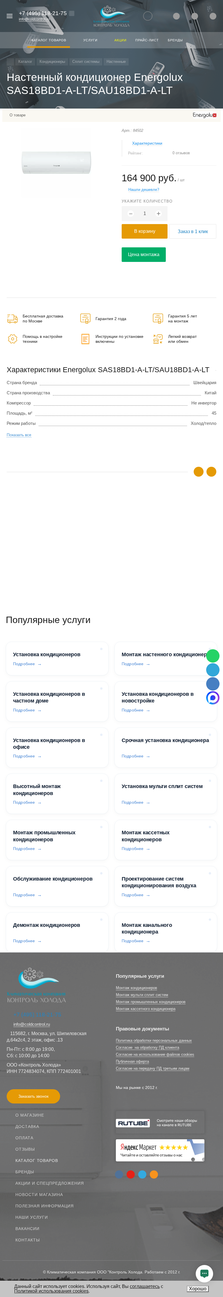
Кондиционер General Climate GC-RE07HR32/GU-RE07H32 (65, 540)
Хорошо (197, 1288)
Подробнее (24, 663)
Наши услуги (31, 1217)
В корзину (144, 231)
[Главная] (10, 61)
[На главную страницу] (111, 16)
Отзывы (25, 1149)
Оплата (24, 1137)
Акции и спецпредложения (49, 1183)
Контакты (27, 1240)
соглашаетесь (145, 1286)
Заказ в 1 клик (193, 231)
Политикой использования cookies (51, 1291)
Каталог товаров (36, 1160)
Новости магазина (39, 1194)
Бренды (24, 1172)
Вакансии (27, 1228)
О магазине (29, 1115)
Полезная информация (44, 1206)
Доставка (27, 1126)
